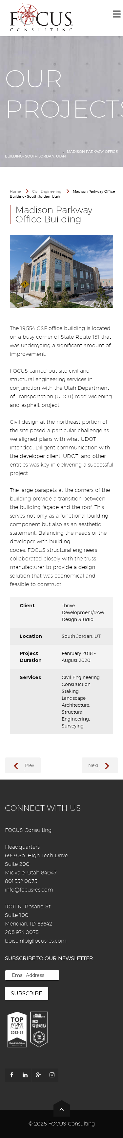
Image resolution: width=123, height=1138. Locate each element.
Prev (29, 765)
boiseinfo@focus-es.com (36, 941)
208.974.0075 (22, 932)
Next (93, 765)
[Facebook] (11, 1075)
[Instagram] (51, 1075)
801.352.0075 (21, 881)
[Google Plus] (38, 1075)
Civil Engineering (41, 151)
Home (10, 151)
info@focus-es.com (29, 890)
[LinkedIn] (24, 1075)
